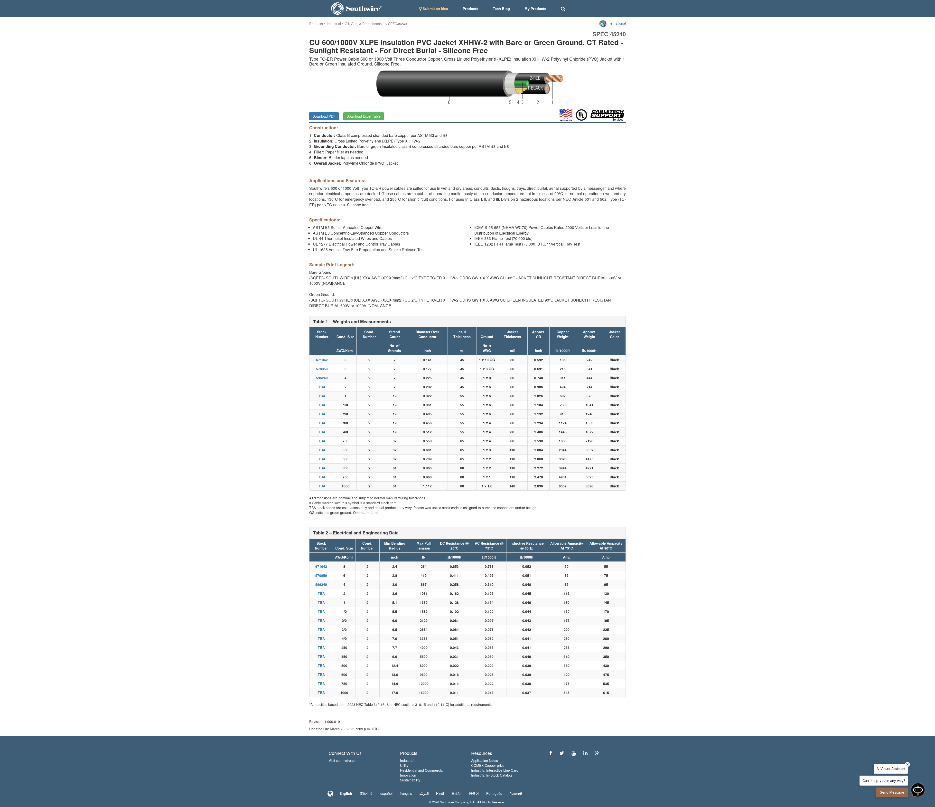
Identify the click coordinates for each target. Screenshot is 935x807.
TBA (321, 386)
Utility (404, 765)
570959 (322, 368)
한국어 (474, 793)
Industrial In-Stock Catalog (491, 775)
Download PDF (324, 116)
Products (316, 23)
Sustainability (410, 780)
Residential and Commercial (421, 770)
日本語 (456, 793)
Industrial (334, 23)
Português (494, 793)
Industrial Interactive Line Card (494, 770)
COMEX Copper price (488, 765)
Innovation (408, 775)
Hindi (440, 793)
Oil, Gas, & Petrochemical (364, 23)
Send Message (892, 792)
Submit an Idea (435, 8)
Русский (515, 793)
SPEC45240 (397, 23)
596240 (322, 377)
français (406, 793)
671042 (322, 359)
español (386, 793)
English (345, 793)
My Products (535, 8)
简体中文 (366, 793)
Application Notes (484, 760)
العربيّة (424, 793)
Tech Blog (501, 8)
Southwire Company (454, 802)
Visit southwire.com (343, 760)
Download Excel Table (363, 116)
